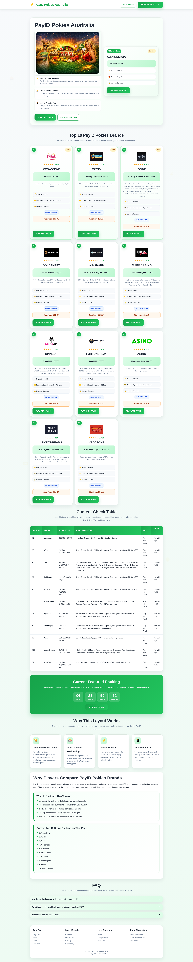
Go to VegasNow (118, 90)
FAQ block (134, 941)
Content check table (137, 938)
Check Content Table (68, 117)
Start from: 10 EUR (96, 219)
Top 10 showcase (136, 935)
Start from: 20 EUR (96, 315)
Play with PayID (45, 117)
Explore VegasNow (150, 5)
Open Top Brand (97, 707)
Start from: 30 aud (96, 492)
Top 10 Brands (128, 5)
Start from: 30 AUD (51, 219)
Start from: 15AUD (141, 315)
